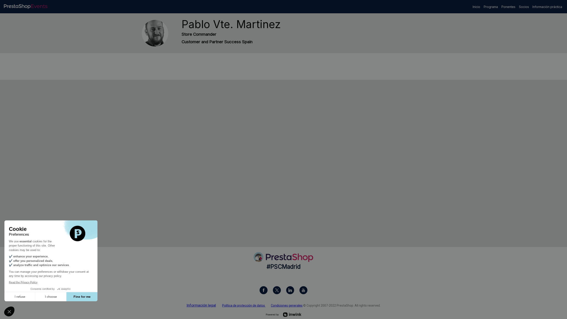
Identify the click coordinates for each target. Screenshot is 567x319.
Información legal (201, 305)
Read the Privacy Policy (23, 282)
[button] (9, 311)
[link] (476, 6)
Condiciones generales (287, 305)
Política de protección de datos (244, 305)
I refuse (20, 296)
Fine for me (82, 296)
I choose (51, 296)
